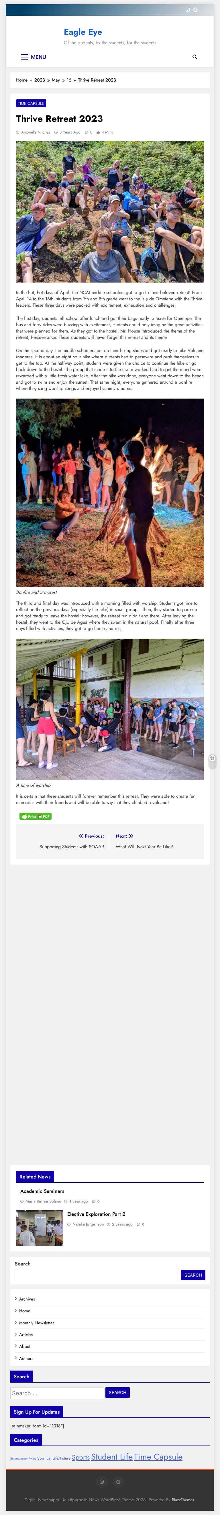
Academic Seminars (42, 1191)
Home (24, 1311)
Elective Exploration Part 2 (96, 1214)
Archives (27, 1299)
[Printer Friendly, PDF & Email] (35, 816)
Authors (26, 1358)
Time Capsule (31, 103)
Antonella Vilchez (35, 132)
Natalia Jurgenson (88, 1224)
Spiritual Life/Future (53, 1458)
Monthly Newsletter (36, 1323)
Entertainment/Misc (23, 1458)
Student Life (112, 1457)
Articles (26, 1335)
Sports (81, 1457)
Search (23, 1263)
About (24, 1346)
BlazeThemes (183, 1500)
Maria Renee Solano (43, 1201)
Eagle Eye (83, 32)
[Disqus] (110, 936)
